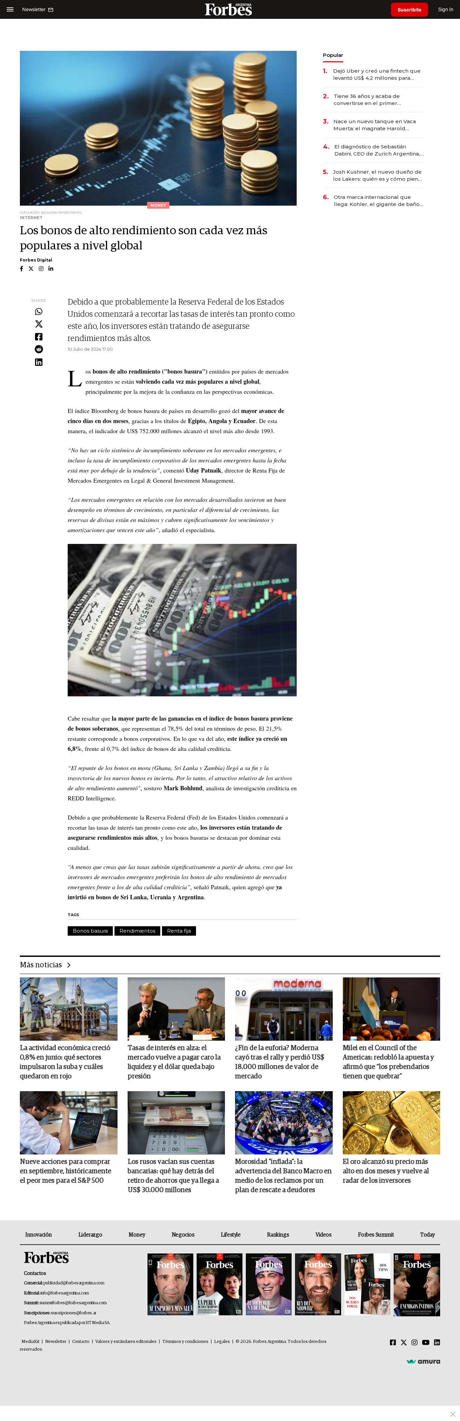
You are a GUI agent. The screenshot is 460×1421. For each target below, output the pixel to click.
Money (137, 1235)
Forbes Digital (36, 260)
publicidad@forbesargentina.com (73, 1283)
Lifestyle (230, 1235)
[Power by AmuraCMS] (423, 1361)
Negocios (183, 1235)
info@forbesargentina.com (64, 1293)
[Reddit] (39, 349)
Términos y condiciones (185, 1342)
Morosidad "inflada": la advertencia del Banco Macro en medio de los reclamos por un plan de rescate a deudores (283, 1175)
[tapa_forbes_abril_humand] (219, 1285)
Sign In (445, 9)
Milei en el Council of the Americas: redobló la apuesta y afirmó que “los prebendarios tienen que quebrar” (388, 1062)
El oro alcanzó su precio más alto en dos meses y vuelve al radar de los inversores (386, 1171)
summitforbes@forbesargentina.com (73, 1303)
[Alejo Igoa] (268, 1285)
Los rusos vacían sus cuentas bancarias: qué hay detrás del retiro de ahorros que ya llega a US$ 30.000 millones (173, 1175)
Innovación (38, 1235)
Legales (222, 1342)
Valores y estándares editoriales (126, 1342)
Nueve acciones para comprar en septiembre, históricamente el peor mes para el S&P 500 (65, 1171)
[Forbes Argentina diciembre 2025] (317, 1285)
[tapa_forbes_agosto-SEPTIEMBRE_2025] (416, 1285)
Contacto (81, 1342)
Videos (324, 1235)
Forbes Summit (376, 1235)
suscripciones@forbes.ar (73, 1313)
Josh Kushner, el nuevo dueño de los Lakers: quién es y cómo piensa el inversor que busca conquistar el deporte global (378, 175)
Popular (333, 55)
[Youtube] (426, 1343)
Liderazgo (90, 1235)
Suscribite (409, 9)
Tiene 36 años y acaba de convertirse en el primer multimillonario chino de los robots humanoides (370, 100)
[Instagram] (415, 1343)
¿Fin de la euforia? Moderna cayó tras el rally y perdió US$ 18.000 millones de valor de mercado (279, 1062)
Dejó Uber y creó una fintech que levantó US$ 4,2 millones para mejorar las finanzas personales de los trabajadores (377, 74)
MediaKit (30, 1342)
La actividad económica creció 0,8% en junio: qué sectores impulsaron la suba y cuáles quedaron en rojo (65, 1062)
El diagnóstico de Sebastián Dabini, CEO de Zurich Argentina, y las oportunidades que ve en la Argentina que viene (379, 150)
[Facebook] (39, 337)
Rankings (278, 1235)
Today (427, 1235)
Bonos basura (90, 931)
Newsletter (55, 1342)
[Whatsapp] (39, 312)
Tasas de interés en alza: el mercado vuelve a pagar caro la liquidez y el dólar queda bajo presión (174, 1062)
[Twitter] (39, 324)
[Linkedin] (39, 362)
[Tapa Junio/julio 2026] (170, 1285)
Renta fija (179, 931)
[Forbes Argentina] (230, 9)
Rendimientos (137, 931)
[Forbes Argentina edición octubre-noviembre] (367, 1285)
